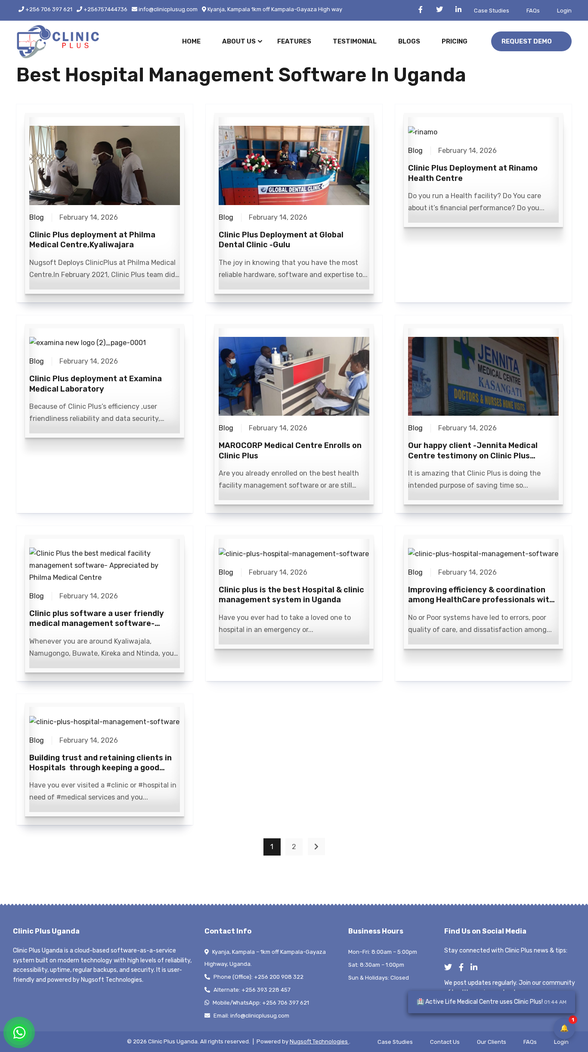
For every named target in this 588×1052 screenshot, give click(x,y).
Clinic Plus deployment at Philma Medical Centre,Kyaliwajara (92, 239)
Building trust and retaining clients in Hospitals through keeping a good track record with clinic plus (100, 768)
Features (294, 41)
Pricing (454, 41)
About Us (239, 41)
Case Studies (491, 10)
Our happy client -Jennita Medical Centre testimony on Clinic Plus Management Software (473, 455)
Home (191, 41)
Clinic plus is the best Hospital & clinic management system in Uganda (291, 594)
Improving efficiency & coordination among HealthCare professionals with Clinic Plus (481, 600)
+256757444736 (104, 9)
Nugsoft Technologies (319, 1041)
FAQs (533, 10)
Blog (36, 217)
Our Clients (491, 1042)
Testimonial (355, 41)
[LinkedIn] (476, 968)
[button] (531, 41)
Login (564, 10)
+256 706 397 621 (48, 9)
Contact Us (445, 1042)
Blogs (409, 41)
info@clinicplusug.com (167, 9)
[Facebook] (464, 968)
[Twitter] (450, 968)
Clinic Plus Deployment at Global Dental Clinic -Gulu (281, 239)
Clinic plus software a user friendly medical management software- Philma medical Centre (96, 623)
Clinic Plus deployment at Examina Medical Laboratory (95, 383)
